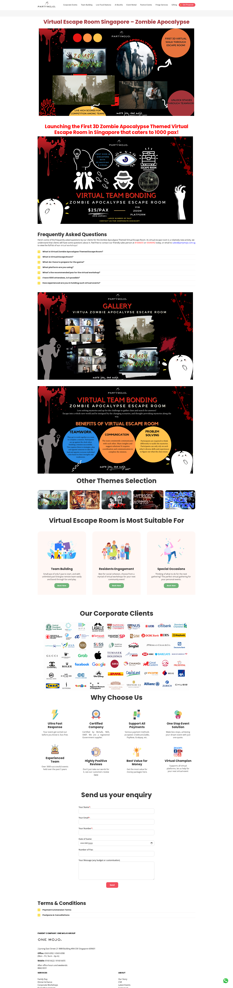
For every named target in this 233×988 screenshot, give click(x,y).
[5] (116, 29)
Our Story (122, 979)
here (96, 774)
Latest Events (124, 985)
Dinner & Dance (45, 982)
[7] (115, 387)
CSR (120, 982)
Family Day (42, 979)
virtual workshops (69, 245)
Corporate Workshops (48, 985)
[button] (116, 251)
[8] (115, 293)
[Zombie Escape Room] (115, 137)
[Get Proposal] (187, 7)
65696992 (151, 242)
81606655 (139, 242)
